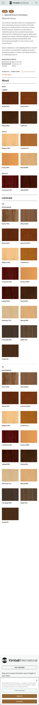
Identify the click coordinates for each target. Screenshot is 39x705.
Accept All (19, 701)
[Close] (37, 680)
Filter (5, 11)
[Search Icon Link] (36, 3)
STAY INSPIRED (19, 667)
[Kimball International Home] (18, 3)
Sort (11, 11)
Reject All (19, 696)
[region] (19, 691)
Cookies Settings (19, 690)
